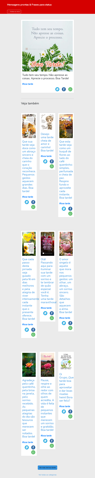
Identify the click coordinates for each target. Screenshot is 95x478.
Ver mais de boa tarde (47, 467)
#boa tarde (27, 84)
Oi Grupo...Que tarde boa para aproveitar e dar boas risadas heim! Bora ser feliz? (66, 387)
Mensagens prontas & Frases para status (29, 4)
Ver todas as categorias (48, 475)
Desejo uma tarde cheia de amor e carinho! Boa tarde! (47, 142)
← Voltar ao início (14, 12)
